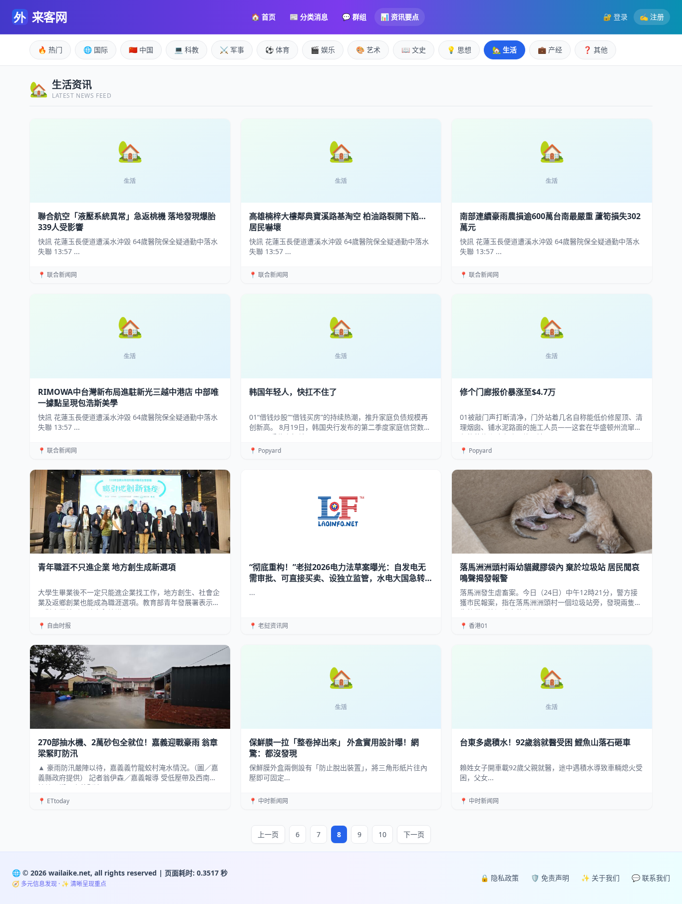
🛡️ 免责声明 (550, 878)
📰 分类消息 (309, 16)
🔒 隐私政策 (499, 878)
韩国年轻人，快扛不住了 (293, 391)
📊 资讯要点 (399, 16)
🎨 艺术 (368, 49)
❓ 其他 (595, 49)
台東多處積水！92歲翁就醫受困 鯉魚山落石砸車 (545, 742)
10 (382, 834)
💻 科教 (186, 49)
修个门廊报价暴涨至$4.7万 (508, 391)
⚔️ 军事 (232, 49)
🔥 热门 (50, 49)
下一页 (413, 834)
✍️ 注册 (652, 16)
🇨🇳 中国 (141, 49)
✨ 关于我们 (600, 878)
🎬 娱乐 (323, 49)
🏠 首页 (263, 16)
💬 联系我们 (651, 878)
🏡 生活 (504, 49)
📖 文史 (413, 49)
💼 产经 (550, 49)
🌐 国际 (95, 49)
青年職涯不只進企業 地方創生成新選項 (107, 567)
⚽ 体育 (277, 49)
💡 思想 (459, 49)
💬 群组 (354, 16)
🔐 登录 (615, 16)
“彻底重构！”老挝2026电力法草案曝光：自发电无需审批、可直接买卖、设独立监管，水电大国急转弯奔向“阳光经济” (341, 578)
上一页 (268, 834)
